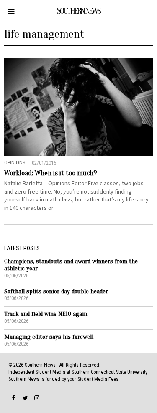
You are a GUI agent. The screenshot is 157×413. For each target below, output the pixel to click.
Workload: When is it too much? (50, 173)
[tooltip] (13, 398)
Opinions (14, 162)
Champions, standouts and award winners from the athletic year (71, 265)
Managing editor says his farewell (48, 336)
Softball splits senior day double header (56, 291)
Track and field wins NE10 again (45, 313)
